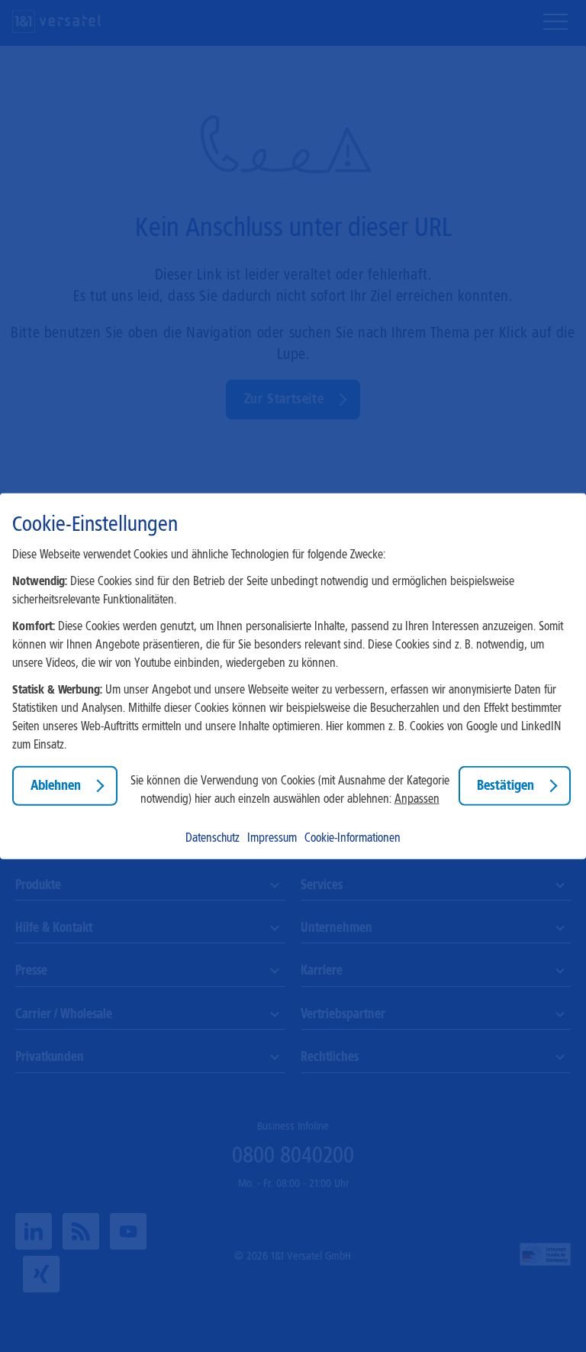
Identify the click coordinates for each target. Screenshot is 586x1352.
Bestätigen (505, 785)
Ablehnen (56, 785)
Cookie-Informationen (352, 837)
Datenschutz (212, 837)
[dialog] (293, 676)
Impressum (272, 837)
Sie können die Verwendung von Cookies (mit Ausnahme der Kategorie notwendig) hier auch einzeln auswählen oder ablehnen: (289, 789)
